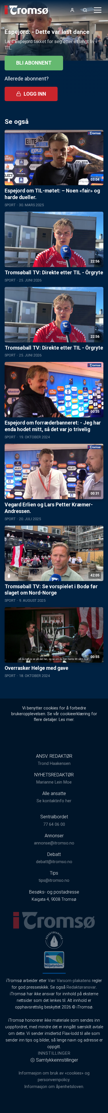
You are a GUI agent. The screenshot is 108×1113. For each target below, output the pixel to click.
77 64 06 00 (54, 824)
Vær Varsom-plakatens (69, 980)
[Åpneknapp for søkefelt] (85, 10)
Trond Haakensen (54, 763)
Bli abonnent (34, 63)
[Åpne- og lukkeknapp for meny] (97, 10)
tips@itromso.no (54, 880)
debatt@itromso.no (54, 861)
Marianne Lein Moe (54, 782)
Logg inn (35, 94)
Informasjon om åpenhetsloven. (54, 1086)
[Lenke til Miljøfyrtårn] (54, 959)
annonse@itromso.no (54, 843)
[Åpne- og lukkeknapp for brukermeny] (72, 10)
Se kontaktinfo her (54, 800)
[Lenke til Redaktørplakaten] (54, 940)
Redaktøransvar (81, 987)
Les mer (66, 719)
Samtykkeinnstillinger (57, 1060)
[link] (26, 10)
